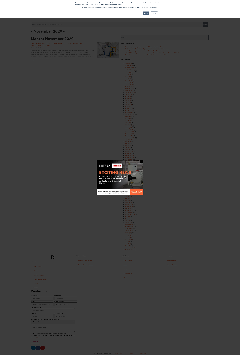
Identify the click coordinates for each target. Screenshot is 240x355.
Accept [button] (146, 13)
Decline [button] (154, 13)
